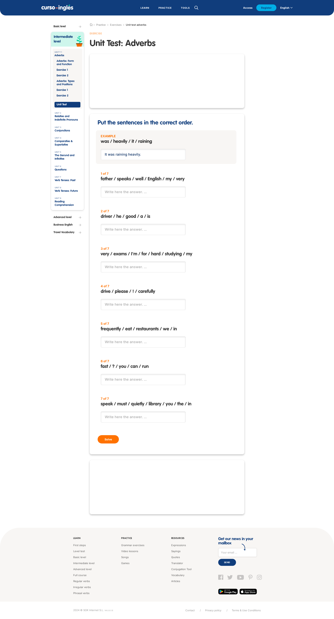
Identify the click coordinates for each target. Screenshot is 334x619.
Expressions (178, 545)
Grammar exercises (132, 545)
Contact (190, 610)
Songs (125, 557)
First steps (79, 545)
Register (266, 7)
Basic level (79, 557)
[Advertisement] (167, 81)
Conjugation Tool (181, 569)
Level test (79, 551)
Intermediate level (84, 563)
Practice (126, 538)
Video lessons (129, 551)
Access (247, 7)
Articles (175, 581)
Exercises (116, 24)
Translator (177, 563)
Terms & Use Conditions (246, 610)
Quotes (175, 557)
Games (125, 563)
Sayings (176, 551)
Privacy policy (213, 610)
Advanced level (82, 569)
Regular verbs (81, 581)
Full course (80, 575)
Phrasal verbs (81, 593)
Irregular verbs (82, 587)
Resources (177, 538)
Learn (77, 538)
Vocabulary (177, 575)
